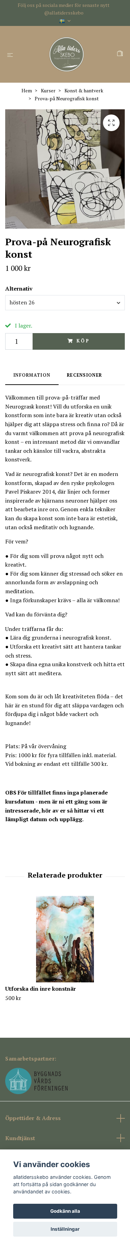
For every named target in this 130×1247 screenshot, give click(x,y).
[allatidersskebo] (66, 54)
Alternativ (19, 288)
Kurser (48, 90)
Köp (83, 341)
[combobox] (65, 302)
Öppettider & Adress (33, 1118)
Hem (26, 90)
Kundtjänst (20, 1138)
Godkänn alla (65, 1211)
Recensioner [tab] (84, 375)
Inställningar (65, 1229)
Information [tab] (32, 375)
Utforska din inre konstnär (40, 988)
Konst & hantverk (83, 90)
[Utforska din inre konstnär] (65, 939)
